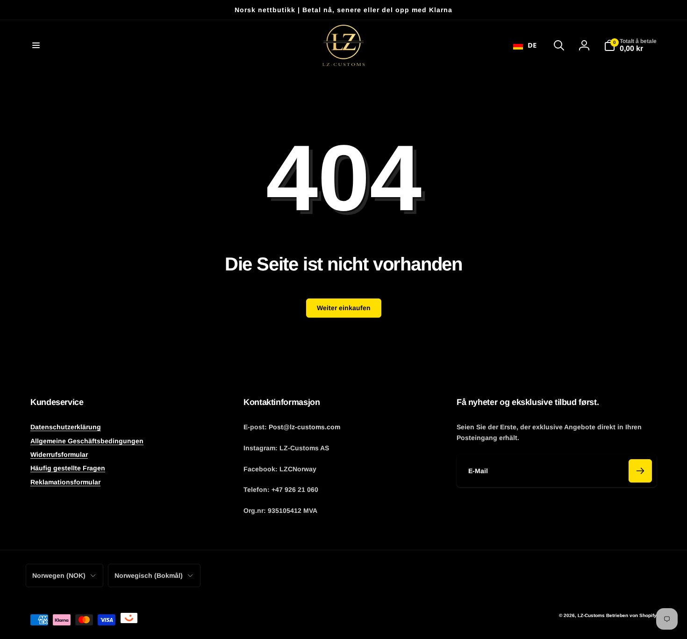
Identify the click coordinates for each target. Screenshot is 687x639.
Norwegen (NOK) (59, 575)
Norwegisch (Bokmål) (148, 575)
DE (532, 45)
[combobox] (525, 45)
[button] (36, 45)
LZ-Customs (591, 615)
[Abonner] (640, 471)
